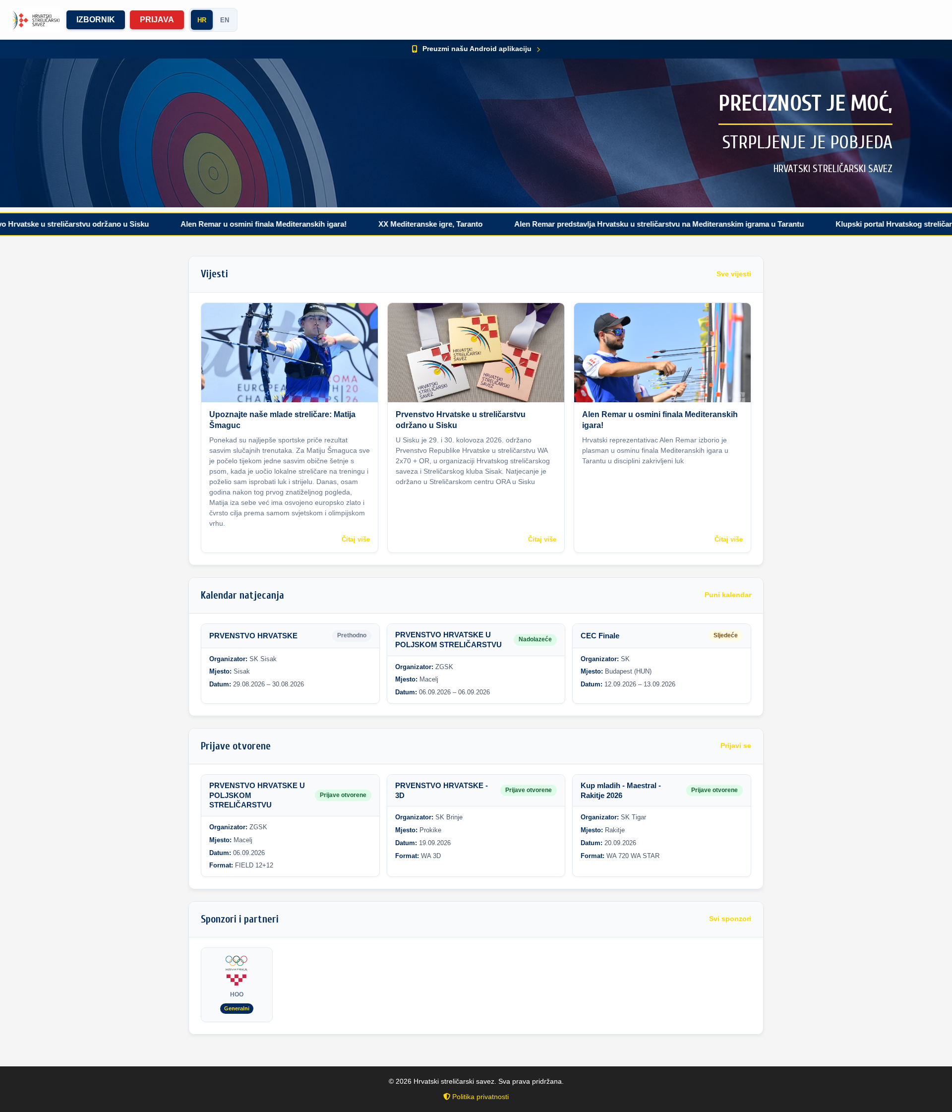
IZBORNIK (95, 19)
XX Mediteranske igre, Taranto (375, 224)
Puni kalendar (728, 595)
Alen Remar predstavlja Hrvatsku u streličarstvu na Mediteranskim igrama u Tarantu (604, 224)
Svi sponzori (730, 919)
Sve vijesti (733, 274)
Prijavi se (735, 745)
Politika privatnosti (479, 1097)
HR (201, 20)
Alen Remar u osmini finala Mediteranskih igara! (208, 224)
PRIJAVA (157, 19)
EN (224, 20)
